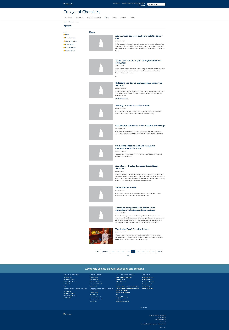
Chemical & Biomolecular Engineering (133, 3)
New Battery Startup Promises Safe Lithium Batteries (136, 167)
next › (160, 251)
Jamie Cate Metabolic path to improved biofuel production (138, 61)
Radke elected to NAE (125, 187)
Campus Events (147, 284)
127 (128, 252)
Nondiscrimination (160, 319)
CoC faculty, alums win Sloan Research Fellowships (140, 125)
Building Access (120, 279)
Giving (132, 18)
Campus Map (146, 286)
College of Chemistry (82, 12)
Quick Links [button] (140, 5)
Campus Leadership (148, 282)
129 (138, 252)
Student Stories (70, 51)
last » (129, 255)
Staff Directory (120, 299)
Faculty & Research (94, 18)
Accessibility (161, 317)
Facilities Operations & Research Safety (127, 288)
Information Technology (123, 292)
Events (115, 18)
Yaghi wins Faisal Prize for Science (132, 229)
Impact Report (69, 44)
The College (68, 18)
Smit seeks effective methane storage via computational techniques (135, 146)
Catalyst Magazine (71, 41)
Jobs (117, 294)
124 (113, 252)
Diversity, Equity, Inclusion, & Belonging (127, 286)
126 (123, 252)
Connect (123, 18)
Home (65, 22)
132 (153, 252)
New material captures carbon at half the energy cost (139, 37)
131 (148, 252)
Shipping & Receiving (122, 297)
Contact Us (119, 284)
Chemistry (116, 3)
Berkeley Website (147, 277)
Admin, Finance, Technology (124, 277)
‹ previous (105, 251)
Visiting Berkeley (147, 288)
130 (143, 252)
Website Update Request (123, 301)
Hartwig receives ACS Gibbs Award (132, 105)
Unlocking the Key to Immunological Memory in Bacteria (138, 84)
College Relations (121, 282)
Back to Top (162, 327)
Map (65, 286)
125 (118, 252)
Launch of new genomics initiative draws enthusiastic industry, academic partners (135, 208)
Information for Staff (122, 290)
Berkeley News (147, 279)
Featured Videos (70, 47)
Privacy (162, 322)
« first (97, 251)
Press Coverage (70, 38)
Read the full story (121, 98)
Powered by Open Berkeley (157, 315)
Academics (80, 18)
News (107, 18)
